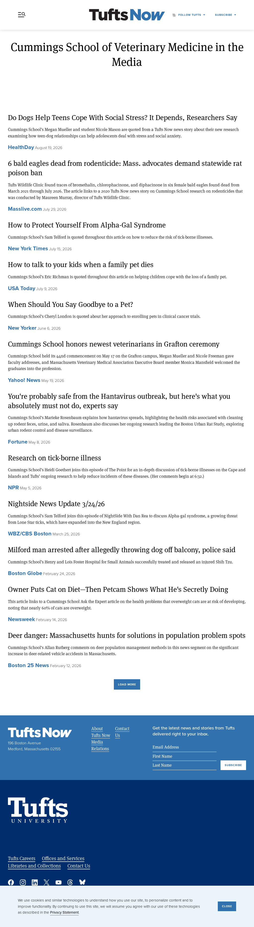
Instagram (23, 882)
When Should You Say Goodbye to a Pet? (70, 304)
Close (227, 906)
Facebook (11, 882)
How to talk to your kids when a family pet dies (81, 264)
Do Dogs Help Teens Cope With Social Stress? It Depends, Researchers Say (122, 117)
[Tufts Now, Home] (127, 15)
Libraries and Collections (34, 865)
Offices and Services (63, 858)
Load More (127, 684)
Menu (23, 15)
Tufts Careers (21, 858)
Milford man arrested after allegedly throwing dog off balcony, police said (121, 549)
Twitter (47, 882)
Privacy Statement (64, 912)
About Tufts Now (100, 732)
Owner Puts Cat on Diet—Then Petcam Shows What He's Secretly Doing (118, 589)
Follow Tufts (189, 15)
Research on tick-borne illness (54, 457)
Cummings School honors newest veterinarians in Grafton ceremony (114, 344)
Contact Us (122, 732)
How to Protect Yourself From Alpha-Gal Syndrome (87, 224)
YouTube (59, 882)
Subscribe (223, 15)
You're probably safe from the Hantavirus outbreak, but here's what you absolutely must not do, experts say (119, 401)
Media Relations (100, 745)
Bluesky (82, 882)
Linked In (35, 882)
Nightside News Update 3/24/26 (56, 503)
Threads (70, 882)
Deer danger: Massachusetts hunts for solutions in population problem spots (127, 635)
